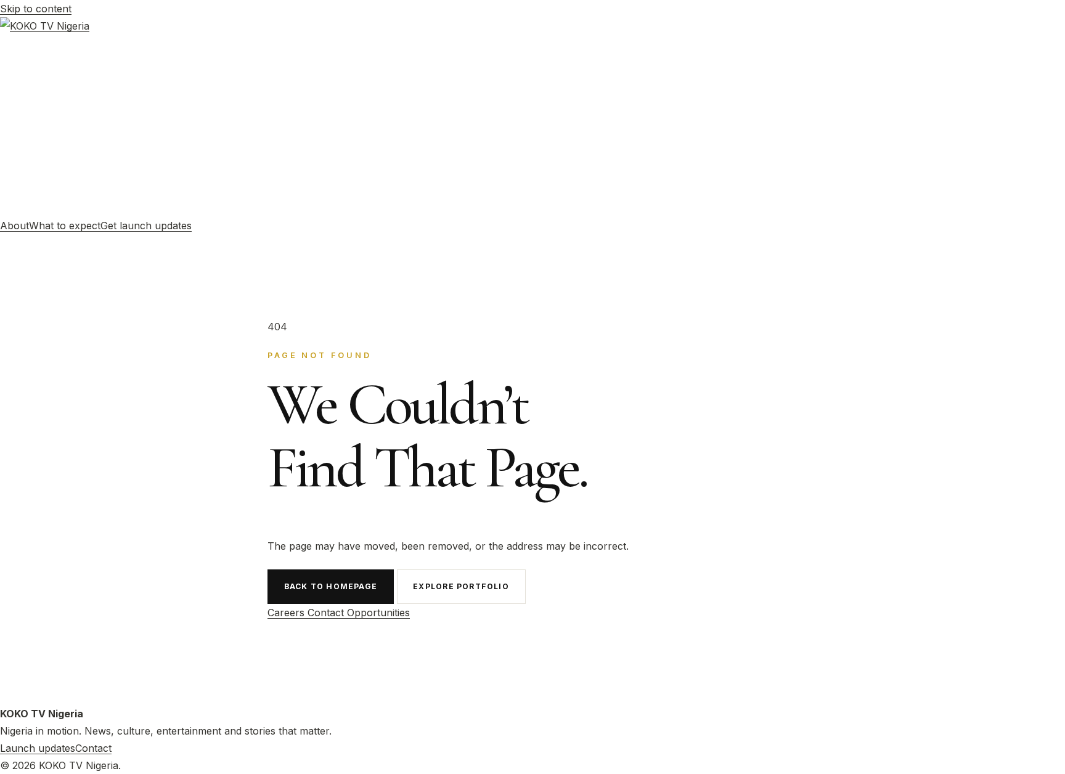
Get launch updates (146, 225)
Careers (287, 612)
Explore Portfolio (461, 586)
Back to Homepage (330, 586)
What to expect (64, 225)
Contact (327, 612)
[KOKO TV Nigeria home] (532, 117)
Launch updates (37, 748)
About (14, 225)
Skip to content (35, 8)
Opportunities (378, 612)
